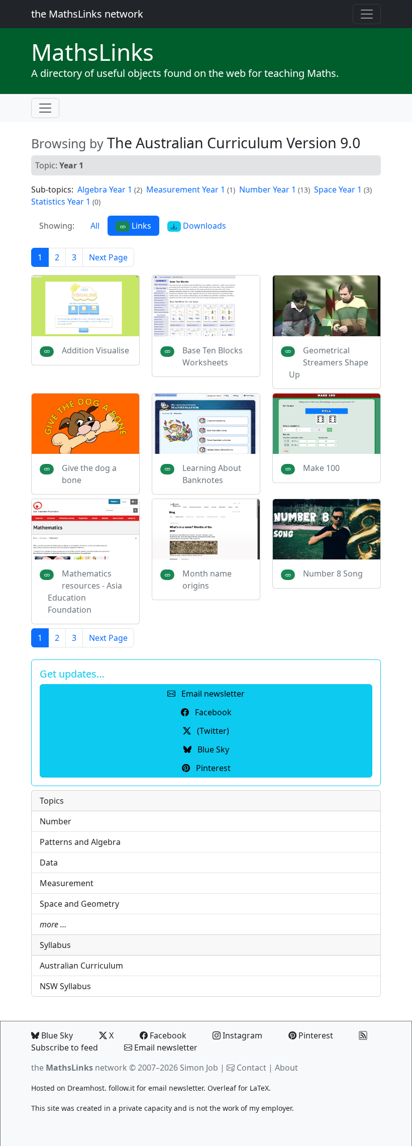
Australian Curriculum (81, 965)
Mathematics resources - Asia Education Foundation (85, 591)
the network (79, 1067)
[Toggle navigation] (367, 14)
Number (55, 821)
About (286, 1067)
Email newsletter (164, 1047)
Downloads (203, 225)
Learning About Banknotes (211, 474)
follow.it (122, 1088)
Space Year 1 (338, 189)
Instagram (241, 1035)
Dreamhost (86, 1088)
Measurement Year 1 (185, 189)
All (94, 225)
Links (92, 51)
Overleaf (222, 1088)
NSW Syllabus (65, 986)
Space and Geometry (79, 903)
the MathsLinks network (87, 14)
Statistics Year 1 (60, 201)
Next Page (108, 257)
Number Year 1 (267, 189)
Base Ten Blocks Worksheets (212, 356)
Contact (251, 1067)
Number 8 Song (333, 573)
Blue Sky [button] (212, 749)
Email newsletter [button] (212, 693)
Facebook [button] (212, 712)
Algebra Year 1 (104, 189)
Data (49, 862)
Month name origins (207, 579)
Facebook (167, 1035)
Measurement (66, 883)
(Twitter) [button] (212, 730)
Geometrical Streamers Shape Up (328, 362)
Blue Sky (56, 1035)
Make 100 (321, 467)
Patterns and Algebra (80, 841)
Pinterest (314, 1035)
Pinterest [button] (212, 768)
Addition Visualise (95, 350)
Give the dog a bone (89, 474)
